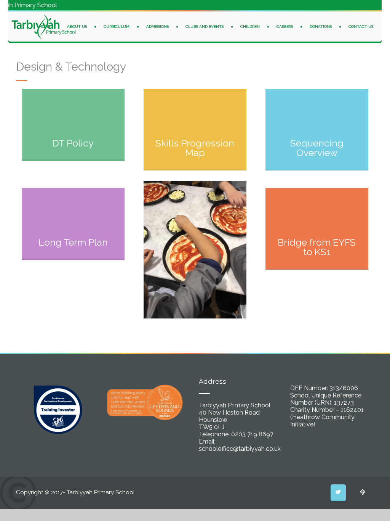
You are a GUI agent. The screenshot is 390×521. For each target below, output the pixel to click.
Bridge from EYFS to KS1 (317, 246)
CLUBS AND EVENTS (204, 26)
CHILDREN (250, 26)
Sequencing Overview (317, 147)
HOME (44, 26)
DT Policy (73, 143)
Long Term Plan (73, 242)
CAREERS (285, 26)
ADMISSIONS (157, 26)
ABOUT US (77, 26)
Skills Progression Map (194, 147)
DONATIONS (321, 26)
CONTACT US (360, 26)
